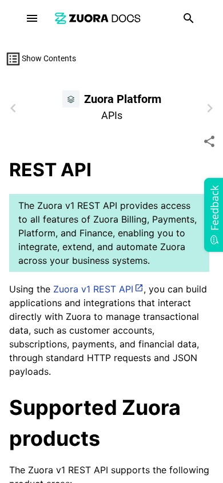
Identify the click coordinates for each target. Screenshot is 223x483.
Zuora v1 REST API (93, 289)
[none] (209, 141)
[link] (98, 18)
